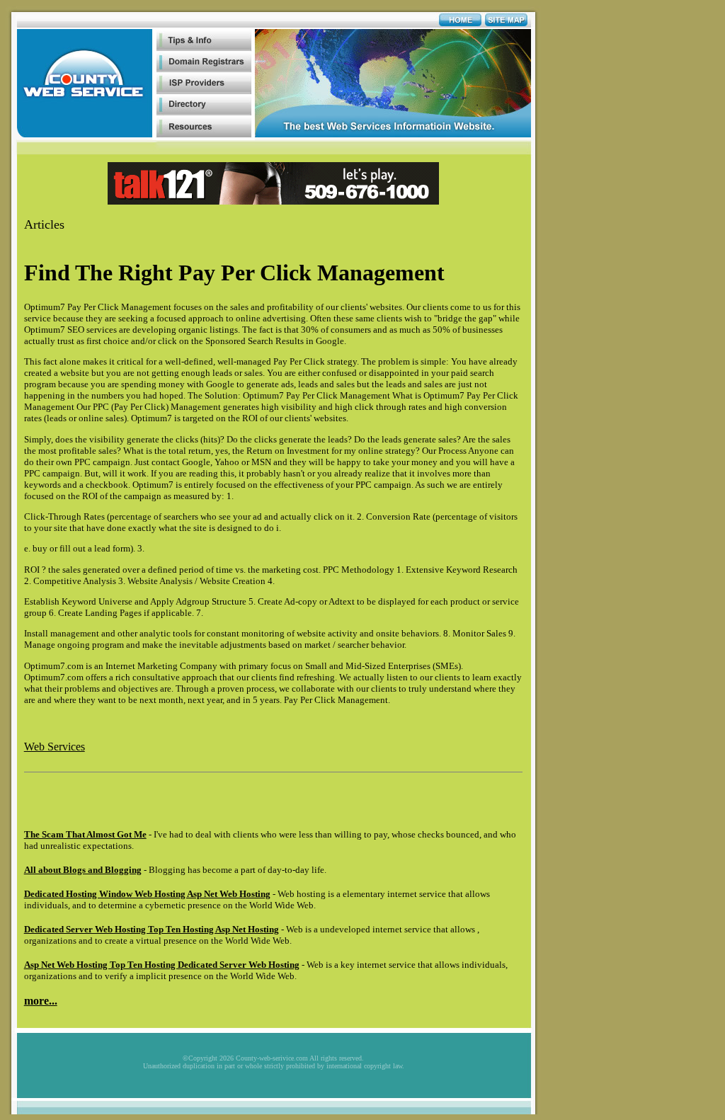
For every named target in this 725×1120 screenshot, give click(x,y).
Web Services (54, 747)
